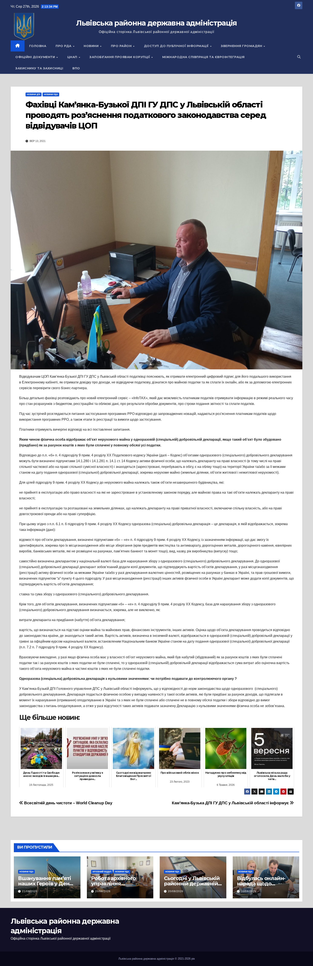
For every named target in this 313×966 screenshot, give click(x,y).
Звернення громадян (242, 46)
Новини (92, 46)
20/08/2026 (103, 891)
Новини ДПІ (33, 94)
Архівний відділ (101, 871)
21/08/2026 (29, 891)
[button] (299, 57)
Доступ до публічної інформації (177, 46)
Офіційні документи (35, 57)
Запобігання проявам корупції (120, 57)
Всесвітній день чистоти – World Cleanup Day (67, 803)
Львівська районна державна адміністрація (156, 23)
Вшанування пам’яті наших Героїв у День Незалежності (45, 883)
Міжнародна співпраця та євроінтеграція (203, 57)
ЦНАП (72, 57)
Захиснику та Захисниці (39, 68)
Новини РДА (51, 94)
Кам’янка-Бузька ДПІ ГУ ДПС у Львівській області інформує (231, 803)
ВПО (76, 68)
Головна (37, 46)
